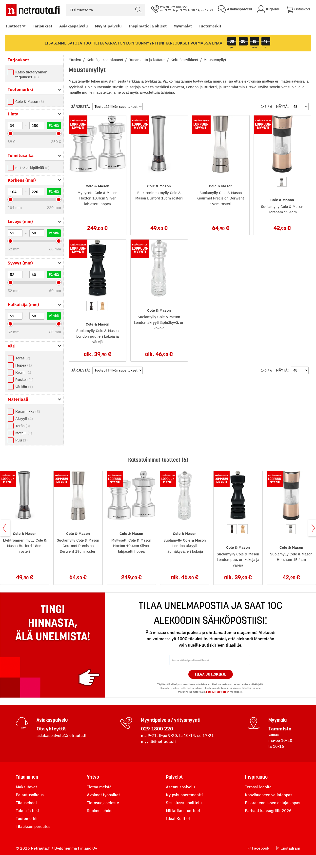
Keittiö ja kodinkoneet (105, 59)
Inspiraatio (256, 777)
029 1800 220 (157, 728)
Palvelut (174, 777)
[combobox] (105, 10)
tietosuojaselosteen (217, 691)
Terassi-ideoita (258, 786)
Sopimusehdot (100, 810)
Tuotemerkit (210, 25)
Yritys (93, 777)
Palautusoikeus (30, 794)
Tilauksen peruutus (33, 826)
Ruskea (23, 379)
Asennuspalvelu (180, 786)
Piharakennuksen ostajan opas (272, 802)
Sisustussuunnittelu (184, 802)
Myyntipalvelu (108, 25)
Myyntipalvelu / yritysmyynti (170, 720)
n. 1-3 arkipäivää (31, 167)
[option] (282, 182)
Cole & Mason (29, 101)
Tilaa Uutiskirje (210, 674)
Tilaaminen (27, 777)
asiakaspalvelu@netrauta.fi (61, 735)
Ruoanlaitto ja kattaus (147, 59)
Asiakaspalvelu (73, 25)
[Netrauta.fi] (33, 10)
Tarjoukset (42, 25)
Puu (20, 440)
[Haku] (138, 10)
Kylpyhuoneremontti (184, 794)
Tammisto (279, 728)
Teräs (22, 358)
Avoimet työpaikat (103, 794)
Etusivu (75, 59)
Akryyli (23, 418)
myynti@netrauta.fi (158, 741)
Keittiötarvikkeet (185, 59)
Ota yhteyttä (51, 728)
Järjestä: (80, 106)
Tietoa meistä (99, 786)
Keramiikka (27, 411)
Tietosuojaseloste (103, 802)
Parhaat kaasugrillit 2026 (268, 810)
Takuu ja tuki (27, 810)
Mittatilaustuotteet (183, 810)
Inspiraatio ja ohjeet (148, 25)
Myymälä (277, 720)
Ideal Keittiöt (178, 818)
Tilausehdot (26, 802)
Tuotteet (13, 25)
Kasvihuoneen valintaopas (268, 794)
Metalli (23, 433)
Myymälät (183, 25)
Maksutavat (26, 786)
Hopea (23, 365)
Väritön (23, 386)
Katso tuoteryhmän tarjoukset (31, 74)
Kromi (22, 372)
